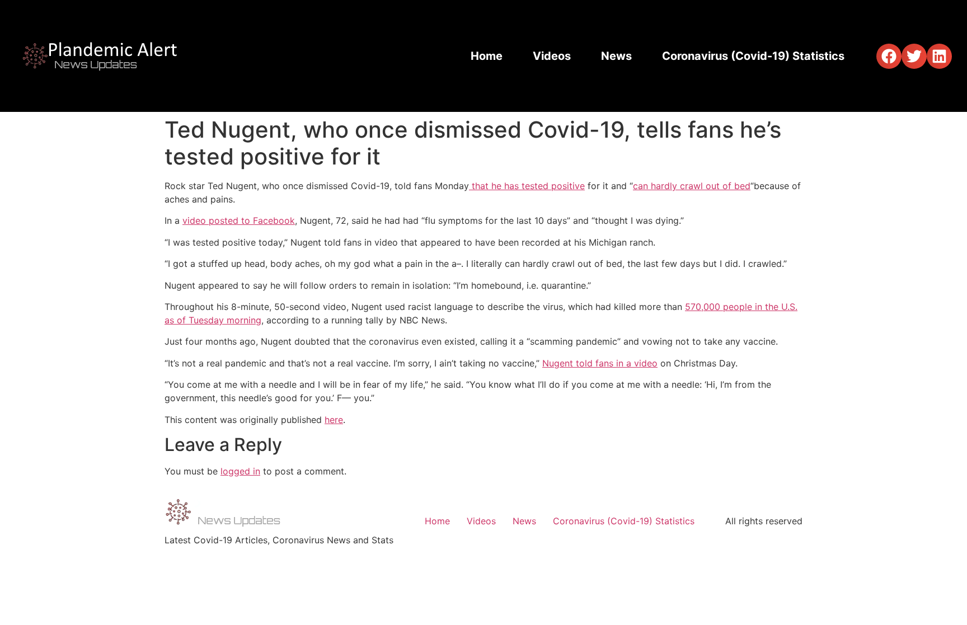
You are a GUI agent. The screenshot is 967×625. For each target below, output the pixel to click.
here (334, 419)
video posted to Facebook (238, 220)
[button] (889, 56)
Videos (552, 56)
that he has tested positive (527, 185)
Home (487, 56)
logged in (240, 471)
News (616, 56)
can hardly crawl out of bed (691, 185)
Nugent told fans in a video (600, 363)
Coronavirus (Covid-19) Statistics (753, 56)
